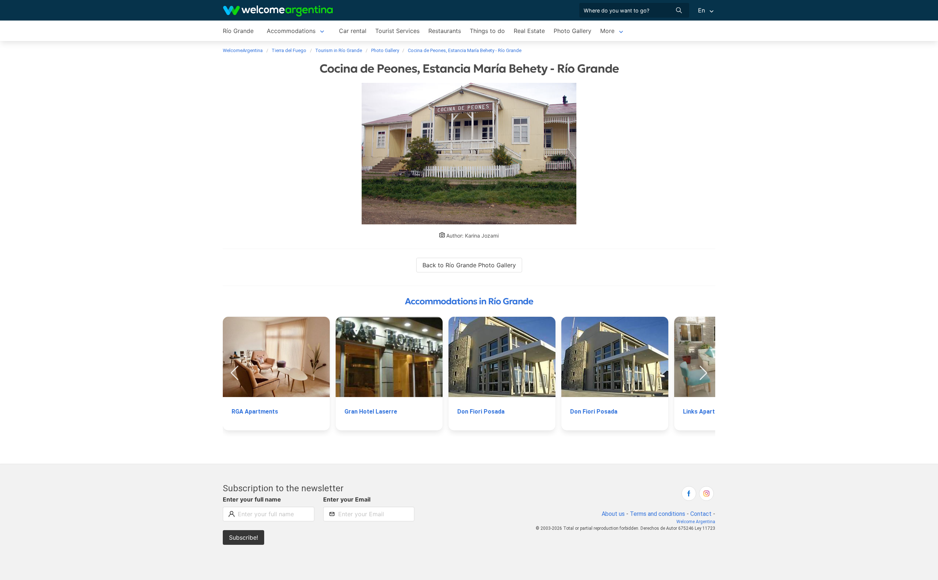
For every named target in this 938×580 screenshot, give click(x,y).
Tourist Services (397, 30)
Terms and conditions (657, 513)
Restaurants (444, 30)
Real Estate (529, 30)
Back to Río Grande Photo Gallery (469, 265)
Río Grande (238, 30)
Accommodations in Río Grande (469, 301)
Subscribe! (243, 537)
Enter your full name (252, 499)
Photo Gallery (572, 30)
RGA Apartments (255, 411)
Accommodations (291, 30)
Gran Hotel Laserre (370, 411)
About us (613, 513)
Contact (701, 513)
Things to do (487, 30)
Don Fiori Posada (481, 411)
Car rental (352, 30)
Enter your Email (346, 499)
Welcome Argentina (695, 521)
